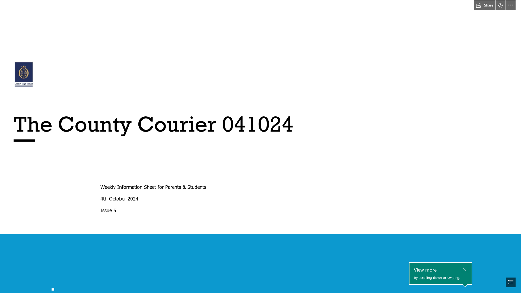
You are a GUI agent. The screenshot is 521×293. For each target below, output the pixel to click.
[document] (260, 146)
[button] (484, 5)
